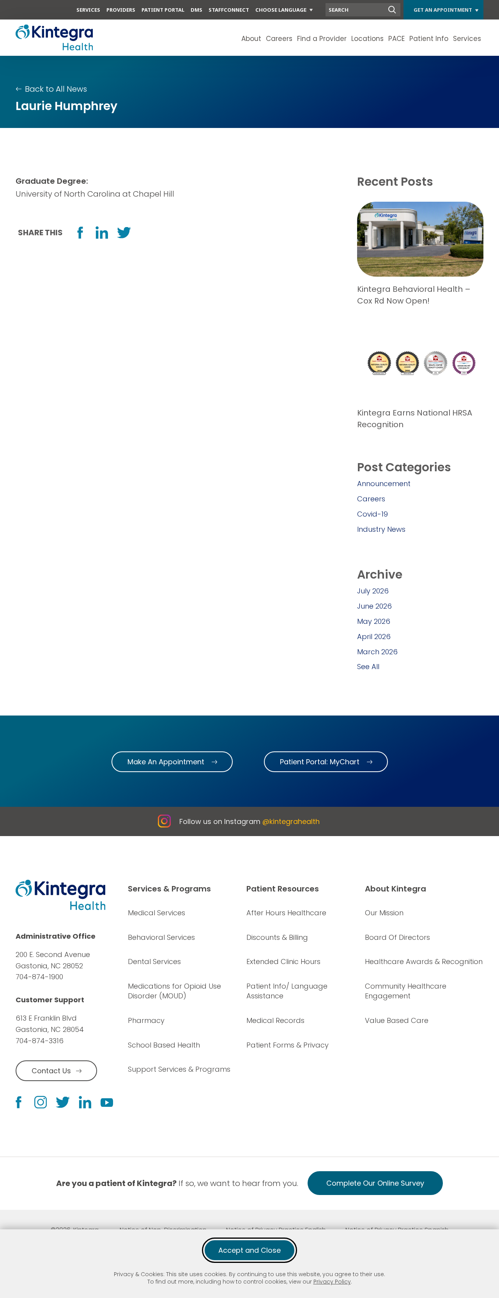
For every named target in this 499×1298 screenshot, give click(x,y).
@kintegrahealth (291, 821)
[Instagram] (40, 1102)
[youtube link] (107, 1102)
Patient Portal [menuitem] (163, 9)
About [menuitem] (251, 38)
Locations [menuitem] (367, 38)
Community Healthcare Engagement (405, 991)
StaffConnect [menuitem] (229, 9)
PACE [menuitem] (396, 38)
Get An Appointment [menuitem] (443, 9)
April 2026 (374, 636)
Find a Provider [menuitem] (322, 38)
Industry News (381, 529)
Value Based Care (396, 1020)
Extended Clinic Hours (283, 961)
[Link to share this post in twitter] (124, 232)
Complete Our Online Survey (375, 1183)
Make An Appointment (165, 762)
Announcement (384, 483)
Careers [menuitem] (279, 38)
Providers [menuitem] (120, 9)
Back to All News (56, 88)
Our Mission (384, 913)
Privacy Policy (332, 1282)
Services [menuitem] (88, 9)
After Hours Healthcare (286, 913)
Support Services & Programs (179, 1069)
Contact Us (51, 1071)
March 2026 (377, 652)
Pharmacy (146, 1020)
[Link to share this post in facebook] (80, 233)
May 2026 (373, 621)
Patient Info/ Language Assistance (286, 991)
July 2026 (373, 591)
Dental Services (154, 961)
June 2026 (374, 606)
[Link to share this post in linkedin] (102, 232)
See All (368, 666)
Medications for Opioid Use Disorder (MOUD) (174, 991)
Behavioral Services (161, 937)
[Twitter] (63, 1102)
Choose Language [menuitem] (280, 9)
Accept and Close (249, 1250)
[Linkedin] (85, 1102)
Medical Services (156, 913)
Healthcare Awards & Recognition (424, 961)
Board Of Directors (397, 937)
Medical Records (275, 1020)
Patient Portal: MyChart (319, 762)
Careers (371, 499)
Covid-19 (372, 514)
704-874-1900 (39, 977)
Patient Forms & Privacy (287, 1045)
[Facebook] (18, 1102)
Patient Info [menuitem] (428, 38)
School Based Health (164, 1045)
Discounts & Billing (277, 937)
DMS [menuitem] (196, 9)
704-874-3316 (40, 1041)
